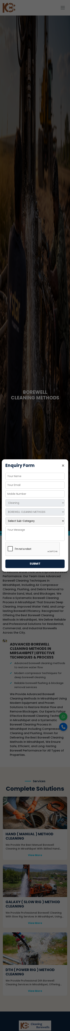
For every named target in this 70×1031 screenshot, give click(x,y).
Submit (35, 564)
